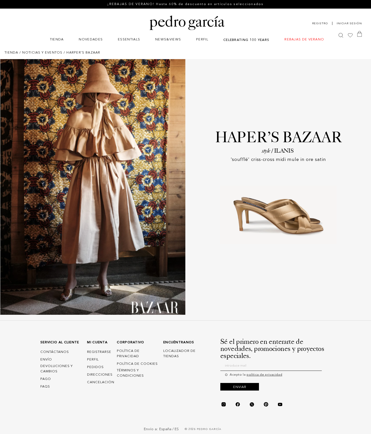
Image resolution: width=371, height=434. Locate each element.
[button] (56, 40)
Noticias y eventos (42, 52)
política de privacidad (264, 374)
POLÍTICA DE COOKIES (137, 364)
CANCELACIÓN (100, 382)
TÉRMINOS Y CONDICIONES (130, 373)
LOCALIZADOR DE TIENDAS (179, 354)
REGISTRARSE (99, 352)
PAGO (45, 379)
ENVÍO (46, 359)
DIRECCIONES (100, 375)
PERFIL (93, 359)
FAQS (45, 386)
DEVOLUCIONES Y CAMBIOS (56, 369)
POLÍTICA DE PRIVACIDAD (128, 354)
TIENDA (11, 52)
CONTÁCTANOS (54, 352)
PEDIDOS (95, 367)
